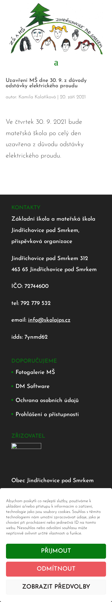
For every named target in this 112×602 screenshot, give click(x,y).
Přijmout (56, 551)
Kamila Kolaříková (37, 97)
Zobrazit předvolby (56, 587)
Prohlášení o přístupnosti (47, 415)
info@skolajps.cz (49, 320)
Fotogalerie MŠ (35, 372)
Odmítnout (56, 569)
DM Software (33, 386)
